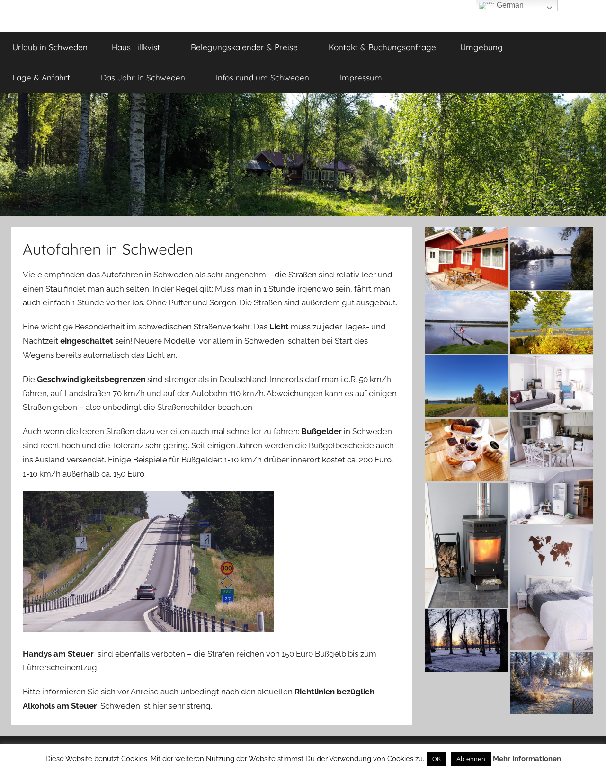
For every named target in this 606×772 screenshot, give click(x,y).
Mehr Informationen (527, 758)
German (509, 5)
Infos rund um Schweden (262, 77)
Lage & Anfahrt (41, 77)
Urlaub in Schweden (50, 47)
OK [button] (436, 759)
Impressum (361, 77)
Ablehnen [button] (470, 759)
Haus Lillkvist (136, 47)
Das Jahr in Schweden (143, 77)
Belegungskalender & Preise (244, 47)
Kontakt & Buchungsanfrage (382, 47)
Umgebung (481, 47)
